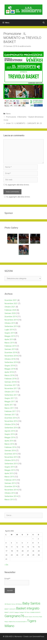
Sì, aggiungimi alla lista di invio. (17, 185)
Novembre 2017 (11, 388)
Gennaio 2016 (10, 450)
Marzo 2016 (9, 444)
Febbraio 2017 (10, 411)
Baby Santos (31, 603)
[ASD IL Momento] (23, 9)
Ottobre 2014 (10, 493)
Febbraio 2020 (10, 310)
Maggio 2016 (10, 437)
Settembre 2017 (11, 395)
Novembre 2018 (11, 356)
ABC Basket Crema (10, 604)
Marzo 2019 (9, 343)
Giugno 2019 (10, 333)
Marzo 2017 (9, 408)
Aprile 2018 (9, 372)
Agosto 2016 (10, 431)
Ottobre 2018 (10, 359)
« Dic (6, 565)
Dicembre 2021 (11, 300)
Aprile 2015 (9, 473)
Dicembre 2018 (11, 352)
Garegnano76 (14, 616)
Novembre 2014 (11, 490)
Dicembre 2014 (11, 486)
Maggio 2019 (10, 336)
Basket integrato (27, 608)
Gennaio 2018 (10, 382)
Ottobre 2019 (10, 323)
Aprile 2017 (9, 405)
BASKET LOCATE (9, 612)
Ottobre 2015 (10, 460)
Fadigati (21, 612)
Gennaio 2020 (10, 313)
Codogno (16, 612)
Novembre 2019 (11, 320)
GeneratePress (38, 636)
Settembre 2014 (11, 496)
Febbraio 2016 (10, 447)
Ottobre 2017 (10, 392)
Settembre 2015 (11, 464)
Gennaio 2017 (10, 415)
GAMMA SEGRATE (35, 612)
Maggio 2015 (10, 470)
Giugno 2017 (10, 398)
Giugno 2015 (10, 467)
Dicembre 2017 (11, 385)
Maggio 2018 (10, 369)
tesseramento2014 (21, 621)
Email (7, 579)
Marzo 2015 (9, 477)
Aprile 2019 (9, 339)
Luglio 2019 (9, 330)
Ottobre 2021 (10, 307)
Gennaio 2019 (10, 349)
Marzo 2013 (9, 499)
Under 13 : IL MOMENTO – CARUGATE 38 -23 (24, 123)
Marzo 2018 (9, 375)
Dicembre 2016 (11, 418)
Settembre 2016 (11, 428)
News (8, 114)
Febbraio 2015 (10, 480)
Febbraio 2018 (10, 379)
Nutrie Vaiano (28, 616)
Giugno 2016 (10, 434)
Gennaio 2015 (10, 483)
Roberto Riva (12, 621)
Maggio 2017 (10, 401)
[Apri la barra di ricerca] (43, 22)
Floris (28, 612)
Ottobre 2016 (10, 424)
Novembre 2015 (11, 457)
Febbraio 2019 (10, 346)
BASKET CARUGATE (10, 609)
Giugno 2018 (10, 366)
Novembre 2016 (11, 421)
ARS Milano (19, 604)
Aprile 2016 (9, 441)
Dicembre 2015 (11, 454)
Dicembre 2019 (11, 316)
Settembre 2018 (11, 362)
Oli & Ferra (36, 616)
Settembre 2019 (11, 326)
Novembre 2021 (11, 303)
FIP (25, 612)
